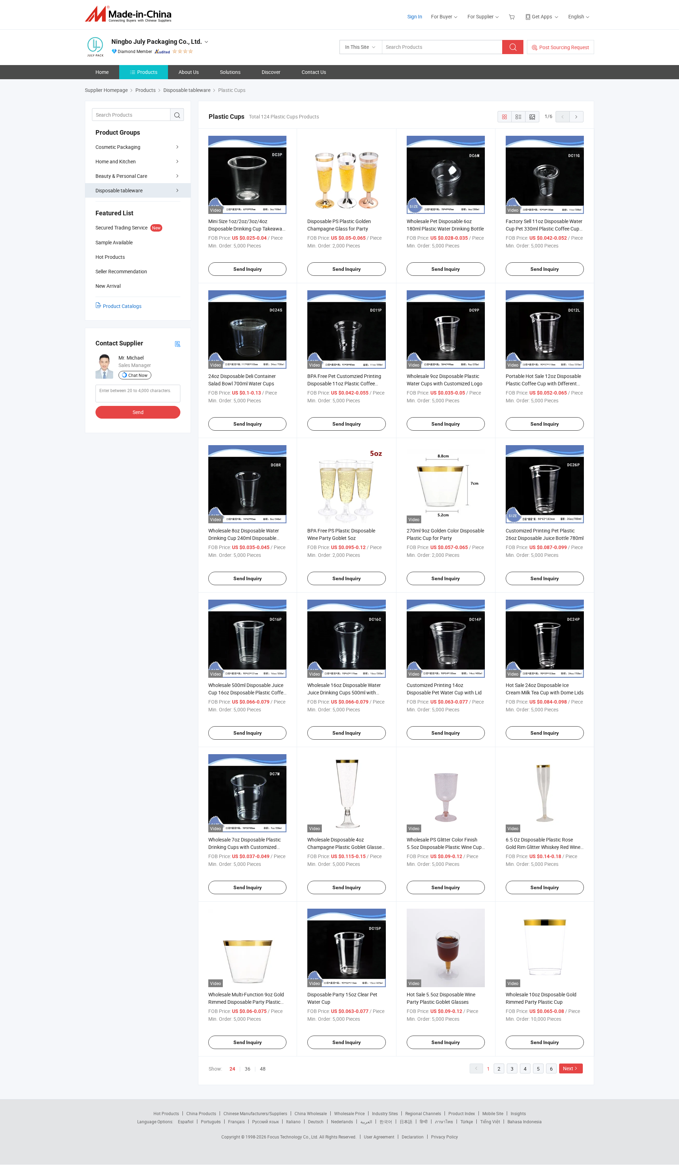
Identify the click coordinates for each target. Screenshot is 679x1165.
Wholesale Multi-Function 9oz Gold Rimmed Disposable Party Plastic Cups (246, 1002)
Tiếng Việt (490, 1121)
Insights (518, 1113)
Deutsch (316, 1121)
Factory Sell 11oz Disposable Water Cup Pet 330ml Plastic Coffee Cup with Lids (544, 228)
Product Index (461, 1113)
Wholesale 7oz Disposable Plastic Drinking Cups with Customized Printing (244, 847)
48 (263, 1068)
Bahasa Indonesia (524, 1121)
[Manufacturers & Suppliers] (130, 14)
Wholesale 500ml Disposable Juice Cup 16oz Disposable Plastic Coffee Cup (247, 692)
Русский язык (265, 1121)
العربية (366, 1121)
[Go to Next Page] (576, 116)
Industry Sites (385, 1113)
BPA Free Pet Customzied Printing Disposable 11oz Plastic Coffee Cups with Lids (344, 383)
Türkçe (466, 1121)
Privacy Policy (444, 1137)
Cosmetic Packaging (117, 147)
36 (247, 1068)
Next (568, 1068)
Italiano (293, 1121)
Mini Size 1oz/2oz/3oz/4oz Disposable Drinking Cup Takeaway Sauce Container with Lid (246, 228)
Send (138, 412)
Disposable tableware (119, 190)
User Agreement (379, 1137)
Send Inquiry (247, 269)
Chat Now (137, 375)
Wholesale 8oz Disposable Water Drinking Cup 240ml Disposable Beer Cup (243, 538)
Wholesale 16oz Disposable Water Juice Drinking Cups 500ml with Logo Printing (344, 692)
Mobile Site (492, 1113)
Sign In (414, 16)
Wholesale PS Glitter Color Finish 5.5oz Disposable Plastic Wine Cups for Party (445, 847)
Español (185, 1121)
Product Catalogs (122, 306)
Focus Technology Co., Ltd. (293, 1137)
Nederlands (342, 1121)
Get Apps (542, 16)
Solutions (230, 72)
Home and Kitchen (115, 161)
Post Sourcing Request (564, 47)
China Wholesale (311, 1113)
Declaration (413, 1137)
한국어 (385, 1121)
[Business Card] (177, 343)
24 (232, 1069)
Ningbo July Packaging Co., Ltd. (156, 41)
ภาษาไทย (444, 1121)
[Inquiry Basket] (512, 16)
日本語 (406, 1121)
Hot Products (166, 1113)
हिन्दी (424, 1121)
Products (147, 72)
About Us (189, 72)
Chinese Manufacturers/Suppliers (255, 1113)
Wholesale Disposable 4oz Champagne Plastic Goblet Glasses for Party (345, 847)
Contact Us (314, 72)
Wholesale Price (349, 1113)
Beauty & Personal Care (121, 176)
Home (102, 72)
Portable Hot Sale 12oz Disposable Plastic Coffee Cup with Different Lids (543, 383)
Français (236, 1121)
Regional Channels (423, 1113)
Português (211, 1121)
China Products (201, 1113)
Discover (271, 72)
